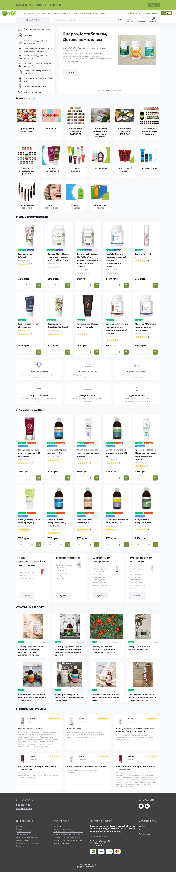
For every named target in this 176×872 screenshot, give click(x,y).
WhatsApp (146, 834)
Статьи (74, 13)
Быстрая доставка (88, 372)
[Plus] (32, 285)
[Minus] (21, 285)
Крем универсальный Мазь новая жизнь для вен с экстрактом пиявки (136, 730)
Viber (144, 830)
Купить (70, 72)
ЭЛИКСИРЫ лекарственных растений (68, 835)
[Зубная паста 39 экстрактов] (151, 568)
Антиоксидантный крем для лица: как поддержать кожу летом (106, 697)
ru (169, 13)
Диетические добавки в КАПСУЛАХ (67, 837)
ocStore (93, 864)
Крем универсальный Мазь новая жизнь (87, 766)
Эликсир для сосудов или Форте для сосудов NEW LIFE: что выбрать (69, 697)
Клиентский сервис (137, 372)
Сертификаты (85, 13)
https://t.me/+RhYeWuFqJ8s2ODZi (141, 806)
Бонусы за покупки (39, 395)
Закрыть (154, 5)
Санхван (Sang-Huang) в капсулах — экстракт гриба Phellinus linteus (58, 257)
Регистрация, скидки (61, 13)
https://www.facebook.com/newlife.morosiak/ (147, 806)
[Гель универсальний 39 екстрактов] (41, 572)
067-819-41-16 (23, 805)
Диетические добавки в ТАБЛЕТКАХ (67, 840)
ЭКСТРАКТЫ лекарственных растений (68, 832)
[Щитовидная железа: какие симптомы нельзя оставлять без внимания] (33, 674)
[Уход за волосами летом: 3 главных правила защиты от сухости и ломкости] (143, 674)
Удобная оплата (137, 395)
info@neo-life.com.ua (99, 836)
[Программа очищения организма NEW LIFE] (143, 626)
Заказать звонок (151, 13)
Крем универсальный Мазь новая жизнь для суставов (88, 453)
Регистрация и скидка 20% (27, 837)
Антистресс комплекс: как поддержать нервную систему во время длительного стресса (31, 651)
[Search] (119, 20)
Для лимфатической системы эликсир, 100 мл (116, 453)
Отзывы (103, 13)
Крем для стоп (74, 729)
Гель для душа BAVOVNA (30, 729)
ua (164, 13)
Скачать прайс (22, 835)
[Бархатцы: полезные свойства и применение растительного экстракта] (106, 626)
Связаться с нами (23, 846)
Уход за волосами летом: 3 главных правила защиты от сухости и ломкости (142, 697)
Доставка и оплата (32, 13)
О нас (95, 13)
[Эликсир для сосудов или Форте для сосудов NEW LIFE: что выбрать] (69, 674)
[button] (99, 90)
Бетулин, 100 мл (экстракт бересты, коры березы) (56, 522)
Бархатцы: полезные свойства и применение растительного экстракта (104, 649)
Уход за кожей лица (61, 843)
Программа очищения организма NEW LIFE (139, 648)
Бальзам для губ (143, 254)
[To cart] (38, 285)
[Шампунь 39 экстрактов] (116, 568)
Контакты (46, 13)
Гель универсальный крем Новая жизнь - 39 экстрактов (29, 453)
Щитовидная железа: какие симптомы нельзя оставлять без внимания (32, 697)
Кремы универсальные (62, 829)
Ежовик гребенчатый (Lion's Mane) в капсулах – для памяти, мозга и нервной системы (88, 260)
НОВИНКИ (57, 826)
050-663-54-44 (24, 808)
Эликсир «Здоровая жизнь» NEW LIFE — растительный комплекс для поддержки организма (68, 651)
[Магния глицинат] (77, 564)
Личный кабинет (22, 840)
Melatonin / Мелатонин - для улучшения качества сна (146, 327)
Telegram (145, 826)
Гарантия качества (39, 372)
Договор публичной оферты (27, 843)
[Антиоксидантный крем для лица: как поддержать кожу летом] (106, 674)
